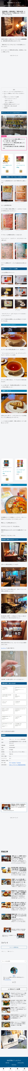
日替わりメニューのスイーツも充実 (11, 96)
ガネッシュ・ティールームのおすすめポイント (13, 91)
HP (10, 762)
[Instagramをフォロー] (15, 982)
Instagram (14, 762)
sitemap (7, 1062)
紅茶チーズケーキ (8, 100)
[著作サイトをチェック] (13, 982)
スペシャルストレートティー (11, 98)
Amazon (7, 171)
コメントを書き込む (14, 947)
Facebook (19, 762)
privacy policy (21, 1062)
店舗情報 (5, 107)
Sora (14, 975)
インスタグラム (8, 979)
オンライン (3, 648)
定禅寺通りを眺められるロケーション (12, 104)
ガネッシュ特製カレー (9, 102)
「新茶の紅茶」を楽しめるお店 (10, 106)
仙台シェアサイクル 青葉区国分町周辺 (17, 764)
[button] (25, 961)
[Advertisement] (14, 71)
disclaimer (14, 1064)
